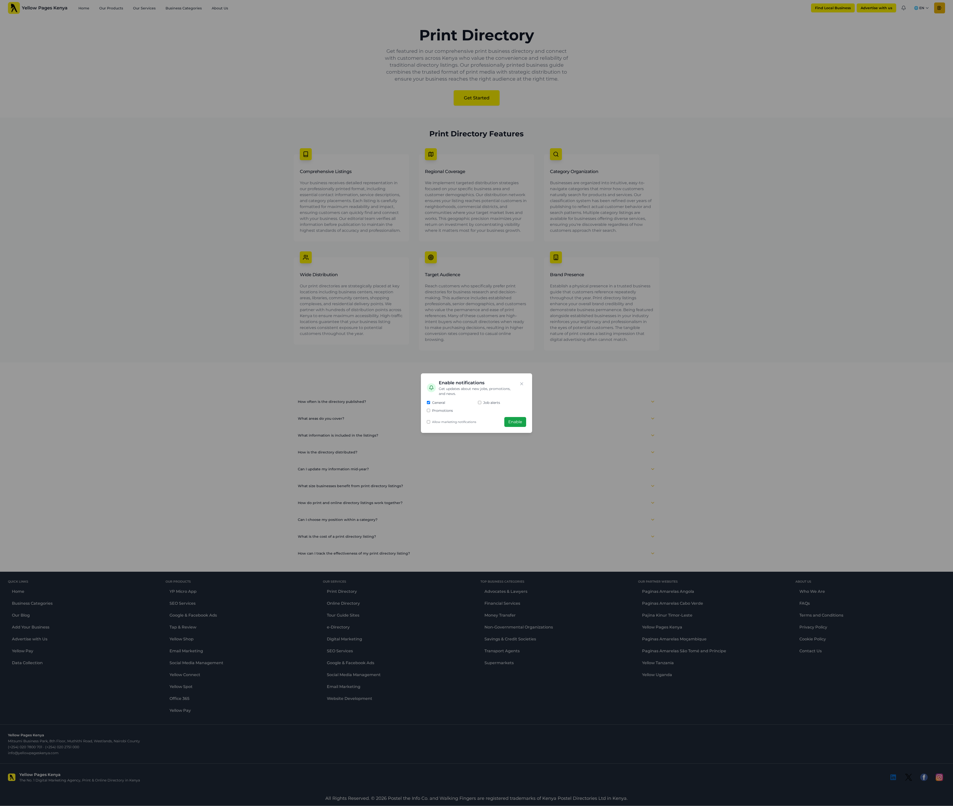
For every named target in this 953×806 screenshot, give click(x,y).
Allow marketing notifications (454, 422)
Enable (515, 421)
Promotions (442, 410)
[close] (521, 383)
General (438, 402)
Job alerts (491, 402)
